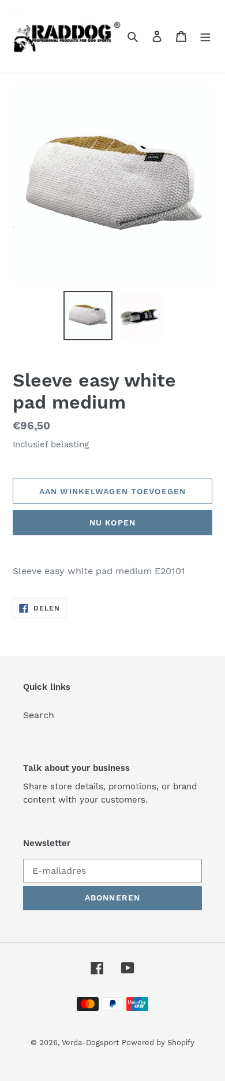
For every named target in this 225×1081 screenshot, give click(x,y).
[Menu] (205, 36)
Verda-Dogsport (90, 1042)
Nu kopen (112, 522)
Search (38, 714)
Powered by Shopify (158, 1042)
